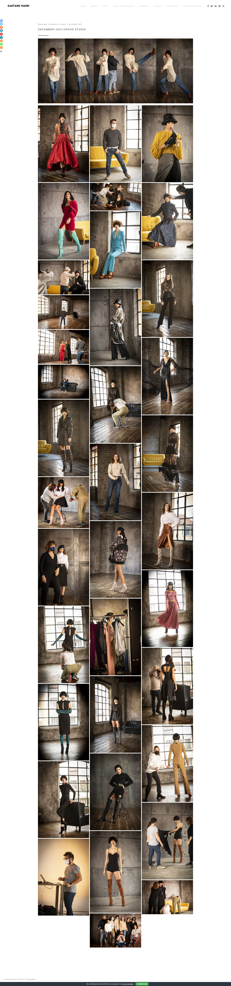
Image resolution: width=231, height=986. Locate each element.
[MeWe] (1, 37)
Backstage (42, 24)
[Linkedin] (1, 30)
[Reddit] (1, 27)
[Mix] (1, 40)
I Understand (142, 984)
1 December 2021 (74, 24)
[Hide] (1, 51)
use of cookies (128, 984)
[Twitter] (1, 24)
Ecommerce (53, 24)
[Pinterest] (1, 34)
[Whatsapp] (1, 44)
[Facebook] (1, 20)
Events (63, 24)
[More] (1, 47)
